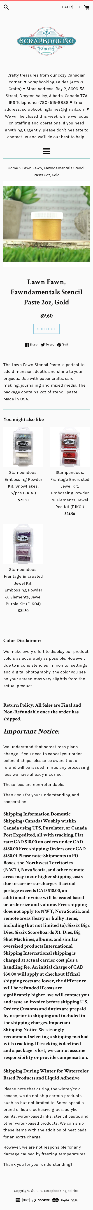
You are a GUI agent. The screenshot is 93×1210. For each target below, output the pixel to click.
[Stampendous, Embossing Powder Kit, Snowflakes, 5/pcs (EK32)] (23, 447)
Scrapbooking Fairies (61, 1191)
